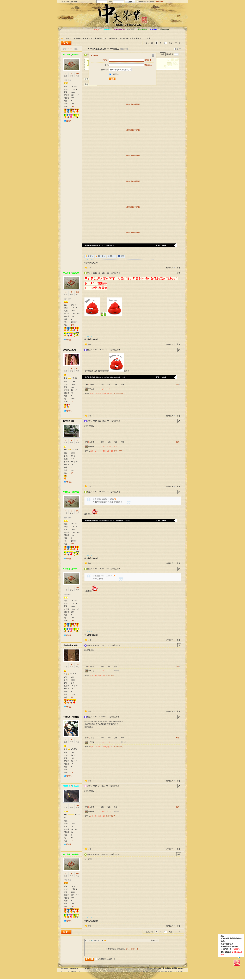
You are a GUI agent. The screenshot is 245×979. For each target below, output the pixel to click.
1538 (77, 664)
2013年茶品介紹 (110, 38)
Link (95, 940)
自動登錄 (115, 74)
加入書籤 (73, 2)
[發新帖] (66, 43)
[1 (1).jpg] (132, 122)
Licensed (86, 968)
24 (72, 402)
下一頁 (177, 43)
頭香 (178, 273)
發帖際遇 (88, 245)
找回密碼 (148, 65)
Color (89, 940)
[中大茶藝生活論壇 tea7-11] (80, 25)
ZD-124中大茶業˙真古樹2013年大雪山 (135, 38)
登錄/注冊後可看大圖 (133, 104)
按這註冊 (148, 60)
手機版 (149, 968)
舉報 (178, 268)
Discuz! (74, 968)
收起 (177, 384)
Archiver (157, 968)
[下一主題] (180, 49)
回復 (89, 268)
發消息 (69, 121)
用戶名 (105, 60)
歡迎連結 (153, 29)
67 (72, 473)
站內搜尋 (130, 29)
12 (65, 805)
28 (72, 772)
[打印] (175, 49)
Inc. (79, 971)
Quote (98, 940)
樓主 (163, 54)
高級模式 (154, 940)
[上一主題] (177, 49)
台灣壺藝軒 (164, 29)
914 (77, 805)
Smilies (105, 940)
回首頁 (96, 29)
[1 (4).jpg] (132, 199)
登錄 (128, 949)
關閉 (153, 55)
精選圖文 (107, 29)
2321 (77, 440)
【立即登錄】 (237, 949)
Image (92, 940)
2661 (77, 369)
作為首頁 (65, 2)
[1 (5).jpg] (132, 225)
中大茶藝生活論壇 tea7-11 (62, 38)
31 (65, 440)
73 (72, 841)
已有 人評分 (89, 384)
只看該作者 (115, 273)
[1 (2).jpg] (132, 148)
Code (102, 940)
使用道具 (169, 268)
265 (72, 106)
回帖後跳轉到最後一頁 (106, 959)
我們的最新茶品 (142, 30)
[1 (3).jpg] (132, 173)
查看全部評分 (118, 393)
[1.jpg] (132, 96)
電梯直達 (169, 54)
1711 (77, 740)
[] (71, 54)
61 (65, 74)
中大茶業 (98, 38)
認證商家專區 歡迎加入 (83, 38)
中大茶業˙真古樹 (91, 263)
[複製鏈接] (124, 49)
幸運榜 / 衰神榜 (161, 245)
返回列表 (149, 43)
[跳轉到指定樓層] (180, 54)
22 (72, 697)
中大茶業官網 (119, 29)
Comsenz (74, 971)
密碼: (107, 65)
